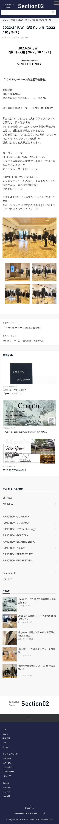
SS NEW (7, 497)
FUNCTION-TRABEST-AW (18, 554)
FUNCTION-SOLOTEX (15, 535)
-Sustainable (8, 771)
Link (4, 743)
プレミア (8, 579)
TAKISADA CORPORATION (25, 813)
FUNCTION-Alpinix (14, 547)
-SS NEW (7, 758)
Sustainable (9, 573)
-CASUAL (7, 787)
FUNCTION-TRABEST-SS (17, 560)
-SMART (6, 796)
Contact (6, 747)
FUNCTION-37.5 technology (19, 529)
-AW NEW (7, 763)
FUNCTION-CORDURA (16, 516)
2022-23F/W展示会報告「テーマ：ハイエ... (15, 392)
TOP (4, 729)
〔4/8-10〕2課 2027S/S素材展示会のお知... (25, 431)
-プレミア (7, 776)
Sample (6, 783)
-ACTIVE (6, 792)
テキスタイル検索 (10, 754)
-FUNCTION (8, 767)
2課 (43, 813)
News (25, 37)
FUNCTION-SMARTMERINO (19, 541)
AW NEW (8, 504)
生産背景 (6, 738)
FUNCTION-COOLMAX (16, 522)
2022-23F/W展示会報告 (15, 470)
